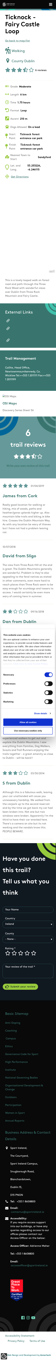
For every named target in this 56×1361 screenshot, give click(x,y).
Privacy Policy (16, 1341)
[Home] (9, 4)
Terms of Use (37, 1341)
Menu (51, 4)
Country (10, 918)
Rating (9, 948)
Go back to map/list (17, 41)
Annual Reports (14, 1121)
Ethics (9, 1046)
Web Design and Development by (29, 1355)
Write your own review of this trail (28, 466)
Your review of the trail (19, 967)
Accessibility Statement (19, 1336)
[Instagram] (28, 1318)
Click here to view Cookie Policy (30, 664)
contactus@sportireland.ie (27, 1212)
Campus (11, 1038)
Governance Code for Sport (21, 1054)
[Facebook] (23, 1318)
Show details (40, 713)
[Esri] (52, 271)
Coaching (11, 1031)
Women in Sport (15, 1113)
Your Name (12, 910)
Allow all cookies (28, 722)
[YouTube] (33, 1318)
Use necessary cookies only (28, 730)
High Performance (16, 1062)
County (9, 933)
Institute (10, 1070)
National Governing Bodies (21, 1078)
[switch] (49, 683)
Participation (13, 1105)
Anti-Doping (12, 1023)
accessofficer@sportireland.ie (29, 1265)
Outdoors (11, 1097)
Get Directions (20, 177)
